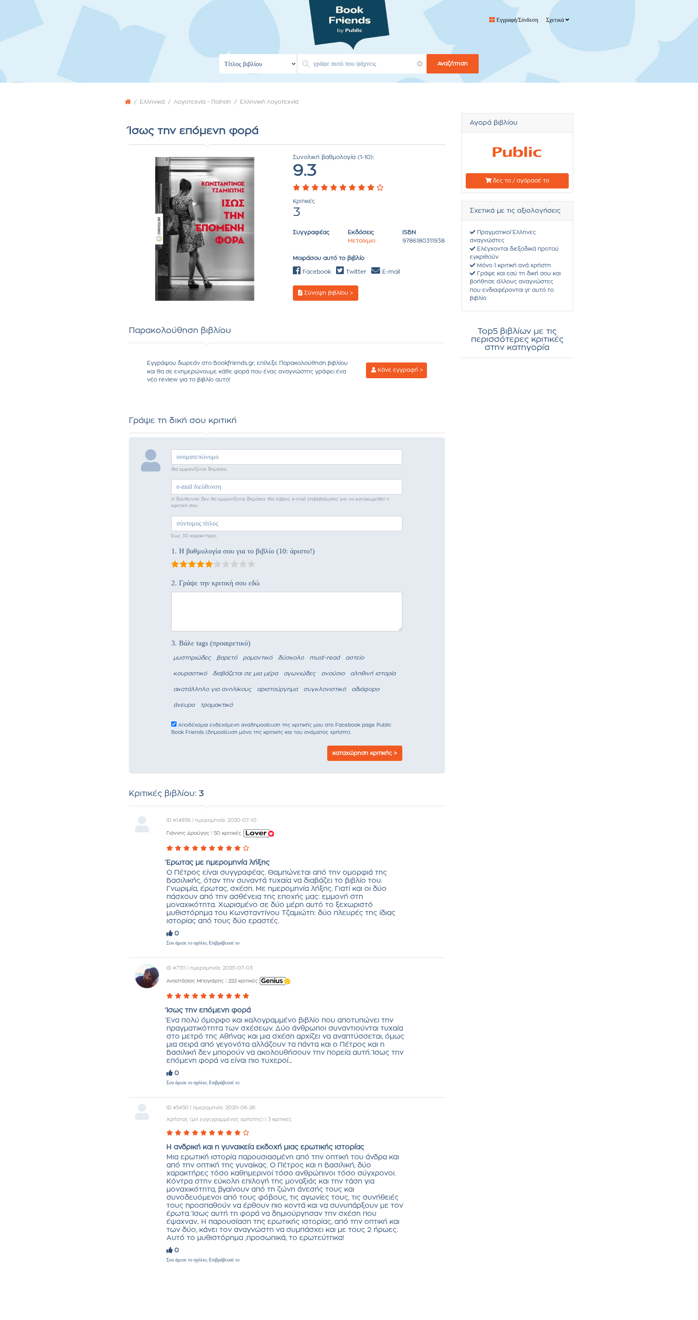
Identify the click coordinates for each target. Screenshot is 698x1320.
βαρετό (227, 658)
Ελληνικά (152, 102)
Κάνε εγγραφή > (399, 370)
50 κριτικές (227, 833)
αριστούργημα (277, 689)
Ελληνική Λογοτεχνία (269, 102)
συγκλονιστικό (324, 689)
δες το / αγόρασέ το (520, 181)
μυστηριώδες (192, 658)
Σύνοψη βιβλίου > (328, 293)
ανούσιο (333, 674)
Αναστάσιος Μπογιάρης (195, 980)
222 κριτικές (243, 980)
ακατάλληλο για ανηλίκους (212, 689)
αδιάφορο (365, 689)
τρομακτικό (216, 705)
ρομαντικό (257, 658)
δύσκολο (291, 658)
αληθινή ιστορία (372, 674)
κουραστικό (190, 674)
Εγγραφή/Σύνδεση (516, 20)
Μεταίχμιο (361, 241)
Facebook (316, 272)
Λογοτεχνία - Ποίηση (202, 102)
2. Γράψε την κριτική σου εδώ (215, 583)
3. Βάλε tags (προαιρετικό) (210, 643)
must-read (324, 658)
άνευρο (184, 705)
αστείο (354, 658)
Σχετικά (556, 20)
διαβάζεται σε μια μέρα (245, 674)
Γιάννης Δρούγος (187, 833)
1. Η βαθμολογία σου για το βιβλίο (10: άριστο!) (243, 551)
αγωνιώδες (299, 674)
